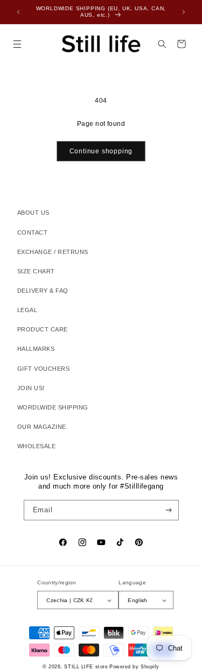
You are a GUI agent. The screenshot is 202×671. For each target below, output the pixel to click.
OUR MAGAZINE (41, 426)
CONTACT (32, 232)
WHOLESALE (36, 446)
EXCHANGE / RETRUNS (52, 252)
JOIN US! (31, 388)
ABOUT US (33, 212)
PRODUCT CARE (42, 329)
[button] (17, 43)
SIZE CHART (36, 271)
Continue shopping (101, 151)
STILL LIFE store (86, 666)
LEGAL (27, 310)
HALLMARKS (35, 348)
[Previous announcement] (18, 12)
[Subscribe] (168, 510)
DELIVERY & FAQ (42, 290)
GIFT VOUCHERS (43, 368)
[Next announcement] (184, 12)
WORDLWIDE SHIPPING (52, 407)
